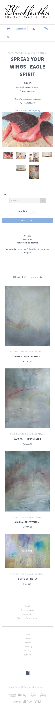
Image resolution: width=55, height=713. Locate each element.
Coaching (28, 646)
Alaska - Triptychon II (27, 438)
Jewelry (27, 638)
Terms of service (27, 610)
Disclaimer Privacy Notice (27, 618)
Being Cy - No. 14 (27, 578)
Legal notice (27, 614)
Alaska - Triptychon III (27, 356)
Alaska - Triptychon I (27, 522)
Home (27, 634)
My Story (27, 650)
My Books (27, 654)
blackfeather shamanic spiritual (27, 351)
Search (27, 606)
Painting (27, 642)
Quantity (22, 210)
